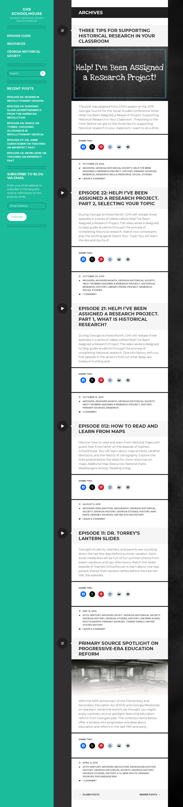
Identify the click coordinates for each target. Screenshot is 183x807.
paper (122, 287)
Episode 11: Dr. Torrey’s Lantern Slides (109, 535)
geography (121, 508)
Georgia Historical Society (24, 54)
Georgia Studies (127, 511)
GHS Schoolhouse (27, 11)
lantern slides (150, 618)
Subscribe (17, 216)
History (127, 171)
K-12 (119, 773)
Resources (16, 43)
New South (130, 773)
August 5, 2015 (92, 504)
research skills (106, 174)
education (122, 766)
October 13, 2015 (93, 397)
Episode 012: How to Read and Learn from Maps (118, 428)
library (112, 287)
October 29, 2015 (93, 164)
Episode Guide (19, 36)
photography (92, 621)
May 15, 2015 (90, 611)
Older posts (91, 794)
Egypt (118, 615)
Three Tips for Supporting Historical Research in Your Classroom (117, 36)
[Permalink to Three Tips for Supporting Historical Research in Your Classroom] (119, 74)
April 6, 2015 (90, 762)
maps (86, 514)
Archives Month (106, 280)
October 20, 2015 (93, 276)
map (153, 511)
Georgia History (104, 511)
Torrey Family (135, 621)
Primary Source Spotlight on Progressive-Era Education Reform (118, 649)
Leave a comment (94, 178)
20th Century (92, 615)
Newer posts (148, 794)
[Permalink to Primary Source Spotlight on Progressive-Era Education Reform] (119, 677)
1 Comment (90, 294)
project (132, 287)
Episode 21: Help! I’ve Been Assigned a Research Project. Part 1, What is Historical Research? (119, 316)
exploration (104, 508)
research (89, 174)
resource (124, 174)
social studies (142, 174)
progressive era (106, 776)
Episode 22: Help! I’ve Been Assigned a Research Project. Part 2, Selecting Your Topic (119, 198)
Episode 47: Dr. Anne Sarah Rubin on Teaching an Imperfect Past (26, 143)
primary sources (145, 171)
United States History (129, 514)
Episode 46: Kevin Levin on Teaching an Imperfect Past (26, 156)
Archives (88, 168)
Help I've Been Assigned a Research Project (111, 283)
